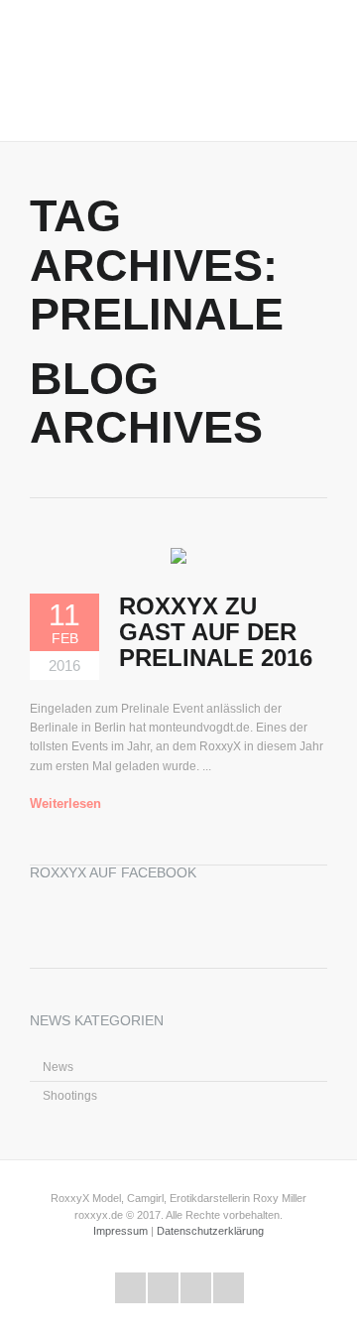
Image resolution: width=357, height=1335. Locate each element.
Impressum (120, 1231)
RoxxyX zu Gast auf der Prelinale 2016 (215, 632)
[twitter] (130, 1287)
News (58, 1067)
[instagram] (228, 1287)
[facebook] (163, 1287)
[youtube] (195, 1287)
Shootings (70, 1096)
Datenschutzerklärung (210, 1231)
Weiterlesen (65, 803)
